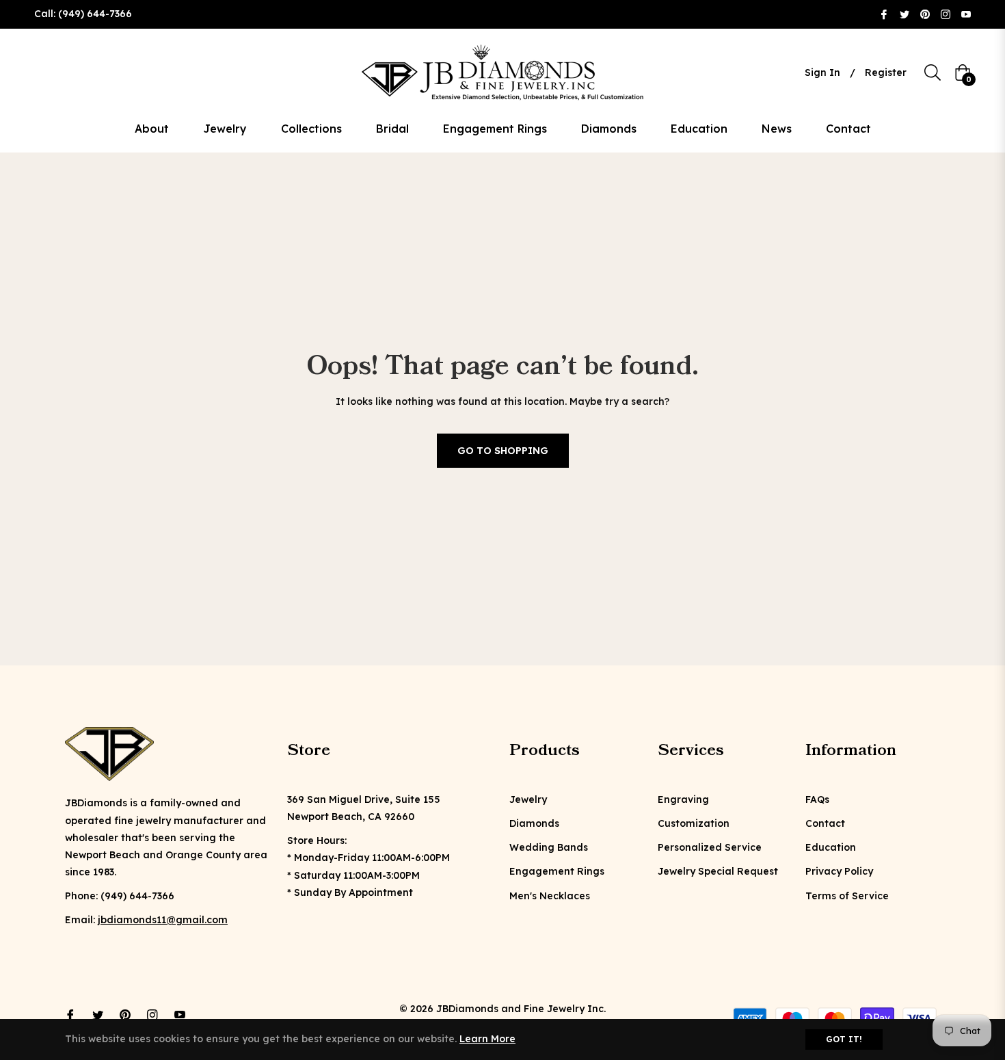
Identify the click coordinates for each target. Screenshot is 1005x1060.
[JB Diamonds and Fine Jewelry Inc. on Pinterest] (925, 14)
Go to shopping (502, 451)
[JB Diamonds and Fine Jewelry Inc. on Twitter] (904, 14)
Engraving (683, 799)
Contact (825, 823)
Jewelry (528, 799)
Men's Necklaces (549, 896)
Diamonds (534, 823)
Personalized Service (710, 847)
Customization (693, 823)
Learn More (487, 1039)
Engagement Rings (556, 871)
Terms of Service (847, 896)
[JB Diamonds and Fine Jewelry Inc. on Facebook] (884, 14)
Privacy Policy (839, 871)
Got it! (844, 1039)
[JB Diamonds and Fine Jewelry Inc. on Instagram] (945, 14)
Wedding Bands (548, 847)
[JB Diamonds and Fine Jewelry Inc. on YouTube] (966, 14)
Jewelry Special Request (718, 871)
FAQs (817, 799)
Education (830, 847)
